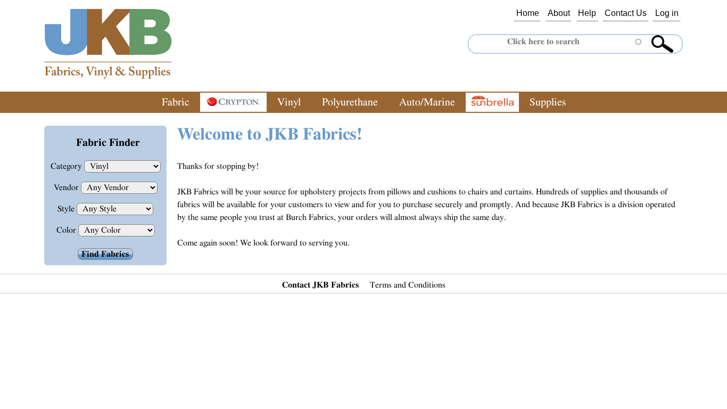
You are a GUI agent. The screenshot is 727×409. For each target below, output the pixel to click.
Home (527, 13)
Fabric (175, 102)
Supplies (548, 102)
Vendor (67, 187)
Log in (667, 13)
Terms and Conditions (407, 285)
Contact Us (626, 13)
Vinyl (289, 102)
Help (587, 13)
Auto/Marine (427, 102)
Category (67, 166)
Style (67, 208)
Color (67, 230)
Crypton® (233, 102)
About (559, 13)
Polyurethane (350, 102)
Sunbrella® (492, 102)
